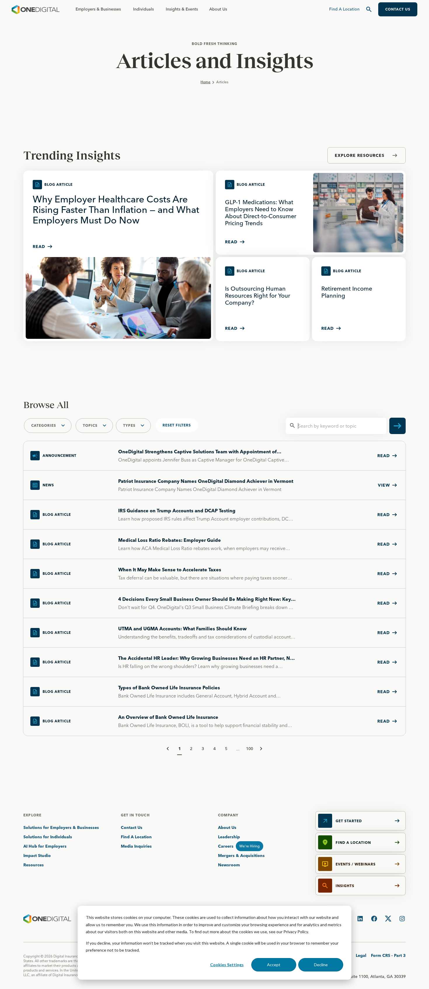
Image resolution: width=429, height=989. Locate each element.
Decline (321, 964)
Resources (33, 864)
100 (249, 748)
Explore (32, 815)
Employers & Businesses (98, 9)
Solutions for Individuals (47, 836)
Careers (225, 846)
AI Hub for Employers (45, 846)
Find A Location (136, 836)
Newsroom (229, 864)
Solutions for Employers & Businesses (61, 827)
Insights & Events (182, 9)
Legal (361, 955)
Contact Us (131, 827)
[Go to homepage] (36, 9)
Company (228, 815)
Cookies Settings (227, 964)
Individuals (143, 9)
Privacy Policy (295, 931)
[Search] (369, 9)
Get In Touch (135, 815)
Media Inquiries (136, 846)
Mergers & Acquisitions (241, 855)
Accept (273, 964)
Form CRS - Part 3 (388, 955)
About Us (218, 9)
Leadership (229, 836)
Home (205, 82)
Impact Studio (37, 855)
